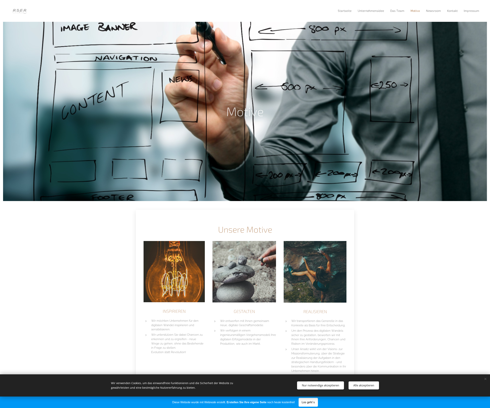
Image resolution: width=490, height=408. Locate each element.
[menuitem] (345, 11)
